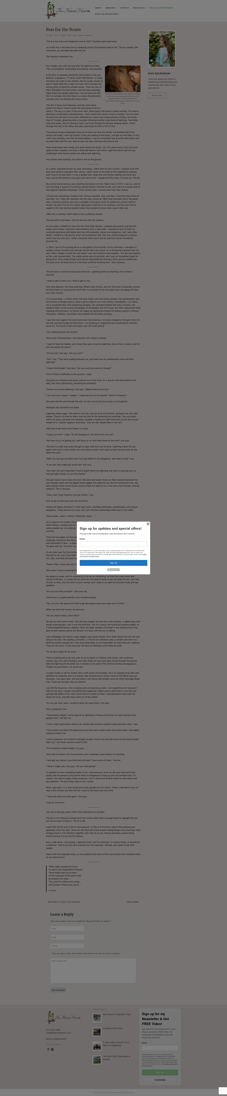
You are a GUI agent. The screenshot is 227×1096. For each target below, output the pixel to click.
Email (82, 539)
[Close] (148, 523)
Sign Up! (113, 562)
